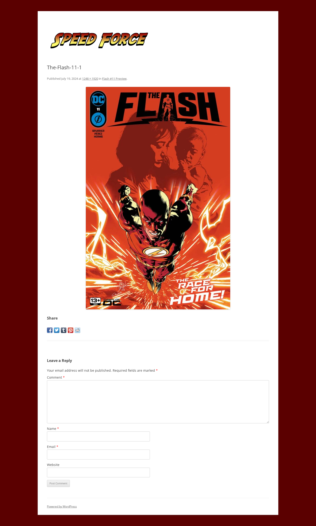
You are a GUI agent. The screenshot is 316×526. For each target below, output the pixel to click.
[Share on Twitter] (56, 330)
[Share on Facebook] (50, 330)
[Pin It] (70, 330)
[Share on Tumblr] (63, 330)
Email (52, 446)
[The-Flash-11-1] (158, 198)
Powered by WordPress (62, 506)
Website (53, 465)
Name (53, 428)
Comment (56, 377)
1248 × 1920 (90, 78)
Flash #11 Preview (114, 78)
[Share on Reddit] (77, 330)
